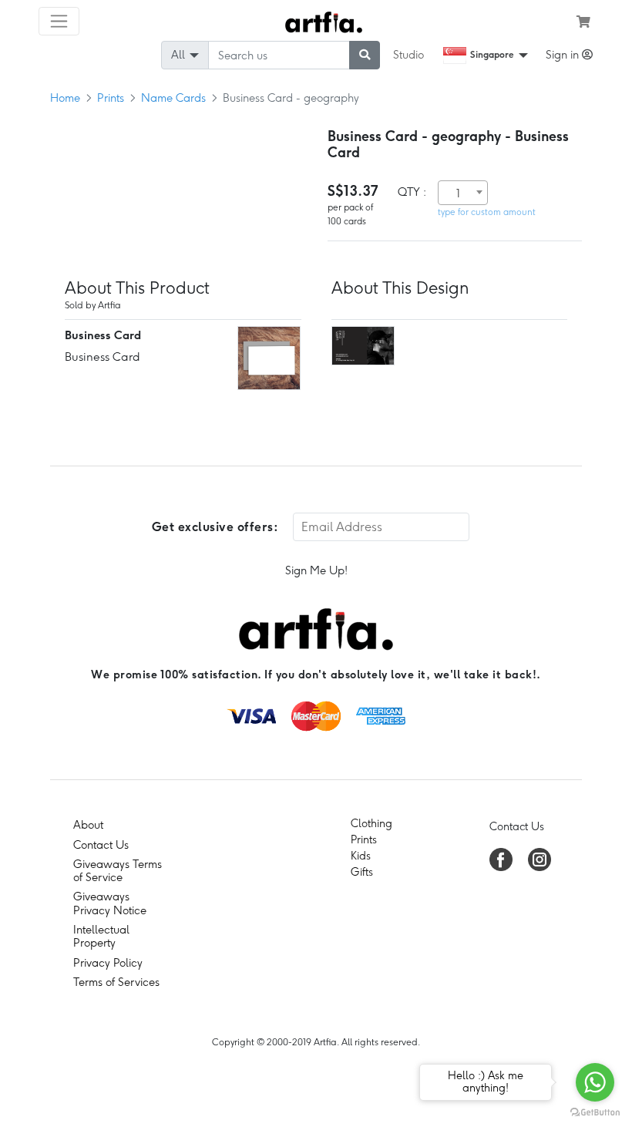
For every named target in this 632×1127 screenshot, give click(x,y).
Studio (408, 55)
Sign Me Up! (316, 570)
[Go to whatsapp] (595, 1082)
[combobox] (463, 192)
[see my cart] (583, 21)
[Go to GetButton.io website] (595, 1111)
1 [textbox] (458, 193)
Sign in (564, 55)
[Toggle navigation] (59, 21)
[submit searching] (364, 55)
